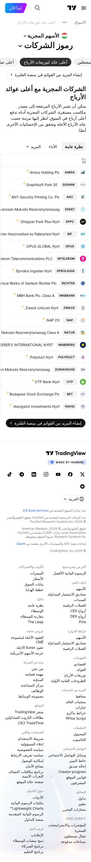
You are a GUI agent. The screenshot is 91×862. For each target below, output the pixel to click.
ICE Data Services (36, 510)
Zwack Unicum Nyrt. (41, 308)
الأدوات (38, 797)
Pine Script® (76, 718)
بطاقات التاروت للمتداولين (24, 717)
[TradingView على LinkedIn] (33, 474)
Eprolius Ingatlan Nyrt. (33, 271)
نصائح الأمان (34, 766)
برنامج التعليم (33, 851)
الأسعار (38, 578)
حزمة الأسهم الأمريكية (26, 653)
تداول (82, 798)
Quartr (21, 544)
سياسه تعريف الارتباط (27, 755)
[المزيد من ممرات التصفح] (64, 22)
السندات (80, 600)
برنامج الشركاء (32, 846)
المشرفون (78, 783)
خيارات (81, 707)
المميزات (36, 573)
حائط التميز (77, 760)
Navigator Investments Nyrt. (36, 406)
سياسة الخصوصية (30, 749)
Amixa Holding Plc (45, 172)
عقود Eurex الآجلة (29, 647)
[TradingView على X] (82, 474)
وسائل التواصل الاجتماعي (67, 755)
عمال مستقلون (75, 836)
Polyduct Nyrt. (41, 357)
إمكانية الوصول (32, 760)
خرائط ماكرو (76, 713)
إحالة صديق (77, 766)
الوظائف (37, 691)
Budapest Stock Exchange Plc (35, 394)
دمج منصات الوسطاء (28, 840)
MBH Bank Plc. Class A (35, 295)
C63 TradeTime (30, 723)
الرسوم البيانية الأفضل (69, 573)
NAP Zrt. (53, 320)
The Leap (35, 622)
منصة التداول (33, 819)
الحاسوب (79, 739)
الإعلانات (37, 835)
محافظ (81, 696)
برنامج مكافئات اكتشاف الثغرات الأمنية (25, 773)
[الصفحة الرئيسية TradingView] (72, 8)
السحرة (80, 830)
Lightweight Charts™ (26, 808)
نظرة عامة (35, 605)
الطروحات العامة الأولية (68, 680)
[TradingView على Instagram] (46, 474)
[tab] (45, 62)
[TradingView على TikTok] (9, 474)
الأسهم (81, 588)
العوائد (81, 669)
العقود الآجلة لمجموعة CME (27, 639)
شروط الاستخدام (30, 738)
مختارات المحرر (74, 809)
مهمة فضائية (34, 674)
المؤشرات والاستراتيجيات (67, 825)
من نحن (37, 668)
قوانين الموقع (76, 777)
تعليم (82, 804)
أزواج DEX (78, 616)
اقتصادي (80, 664)
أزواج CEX (78, 611)
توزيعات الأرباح (75, 675)
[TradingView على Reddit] (82, 486)
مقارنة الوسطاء (31, 616)
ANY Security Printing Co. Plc (35, 197)
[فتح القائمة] (84, 8)
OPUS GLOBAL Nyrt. (43, 246)
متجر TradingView (29, 712)
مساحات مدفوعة (73, 841)
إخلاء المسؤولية (32, 744)
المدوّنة (38, 679)
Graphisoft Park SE (41, 185)
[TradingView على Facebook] (70, 474)
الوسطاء (37, 611)
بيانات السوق (34, 584)
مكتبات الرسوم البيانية (27, 803)
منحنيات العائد (76, 702)
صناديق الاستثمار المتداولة (67, 594)
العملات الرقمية (74, 605)
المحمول (79, 734)
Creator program (72, 771)
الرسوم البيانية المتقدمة (26, 814)
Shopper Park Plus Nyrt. (40, 221)
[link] (46, 74)
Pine (82, 622)
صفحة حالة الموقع (30, 782)
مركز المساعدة (32, 685)
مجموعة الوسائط (30, 696)
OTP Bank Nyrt (47, 382)
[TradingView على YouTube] (58, 474)
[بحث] (37, 8)
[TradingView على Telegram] (21, 474)
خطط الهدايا (34, 589)
